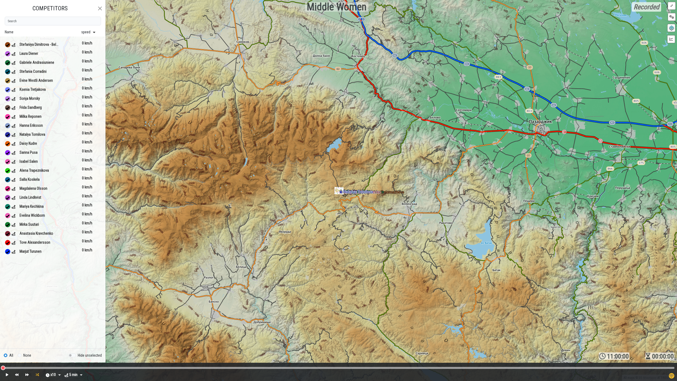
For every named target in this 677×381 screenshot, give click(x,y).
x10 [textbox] (53, 375)
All (11, 355)
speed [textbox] (85, 32)
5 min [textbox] (73, 375)
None (27, 355)
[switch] (72, 355)
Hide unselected (90, 355)
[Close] (100, 8)
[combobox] (55, 375)
